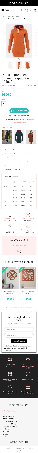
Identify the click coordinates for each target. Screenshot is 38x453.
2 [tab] (11, 307)
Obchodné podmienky (9, 419)
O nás (4, 437)
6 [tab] (24, 307)
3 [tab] (14, 307)
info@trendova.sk (20, 246)
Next (35, 65)
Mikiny (17, 17)
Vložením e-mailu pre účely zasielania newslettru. (17, 348)
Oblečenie (7, 17)
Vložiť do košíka (21, 111)
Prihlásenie (6, 429)
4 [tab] (17, 307)
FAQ (19, 251)
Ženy (12, 17)
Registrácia (6, 432)
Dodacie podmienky (8, 416)
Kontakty (5, 434)
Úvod (3, 17)
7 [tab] (27, 307)
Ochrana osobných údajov (10, 424)
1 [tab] (8, 307)
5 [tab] (21, 307)
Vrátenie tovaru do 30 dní (10, 421)
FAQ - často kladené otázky (10, 426)
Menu (6, 10)
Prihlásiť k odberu (19, 341)
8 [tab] (30, 307)
